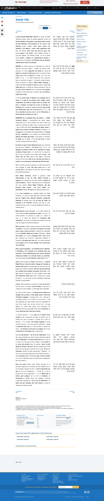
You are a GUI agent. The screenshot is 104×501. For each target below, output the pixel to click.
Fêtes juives (55, 476)
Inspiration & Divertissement (52, 12)
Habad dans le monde (72, 479)
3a (37, 421)
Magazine (24, 481)
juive (70, 492)
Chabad (39, 491)
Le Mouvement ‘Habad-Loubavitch (75, 476)
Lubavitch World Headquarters (62, 491)
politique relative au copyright (37, 409)
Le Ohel (69, 478)
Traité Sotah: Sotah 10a (23, 436)
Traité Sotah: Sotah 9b (52, 436)
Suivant (72, 31)
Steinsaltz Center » (68, 418)
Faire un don (90, 8)
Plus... (38, 426)
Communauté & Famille (35, 12)
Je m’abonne (40, 479)
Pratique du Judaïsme (8, 12)
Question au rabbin (72, 8)
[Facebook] (85, 492)
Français (40, 28)
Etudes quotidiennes (41, 478)
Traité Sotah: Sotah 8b (52, 439)
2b (37, 419)
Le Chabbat (55, 478)
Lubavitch (43, 491)
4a (37, 425)
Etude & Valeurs (21, 12)
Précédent (19, 31)
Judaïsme (61, 492)
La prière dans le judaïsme (58, 482)
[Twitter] (88, 492)
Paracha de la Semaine (58, 481)
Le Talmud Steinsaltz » (23, 417)
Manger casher (56, 479)
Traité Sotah (19, 16)
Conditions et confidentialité (78, 496)
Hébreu (50, 28)
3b (37, 423)
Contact (87, 496)
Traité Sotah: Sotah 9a (23, 439)
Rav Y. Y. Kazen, (41, 492)
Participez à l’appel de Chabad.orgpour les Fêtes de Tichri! (49, 1)
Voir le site (58, 425)
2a (37, 418)
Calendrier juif (40, 477)
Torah (56, 492)
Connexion (56, 8)
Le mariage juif (56, 477)
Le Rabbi (70, 477)
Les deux (45, 28)
